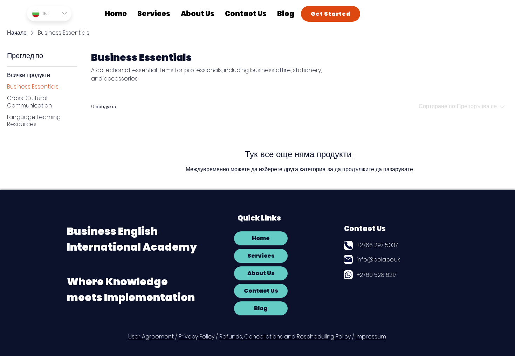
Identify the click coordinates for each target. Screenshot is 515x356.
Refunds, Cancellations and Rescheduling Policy (285, 337)
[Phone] (348, 245)
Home (261, 238)
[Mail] (348, 259)
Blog (261, 308)
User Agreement (151, 337)
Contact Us (365, 228)
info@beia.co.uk (378, 260)
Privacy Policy (196, 337)
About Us (261, 273)
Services (261, 256)
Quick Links (259, 218)
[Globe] (348, 274)
